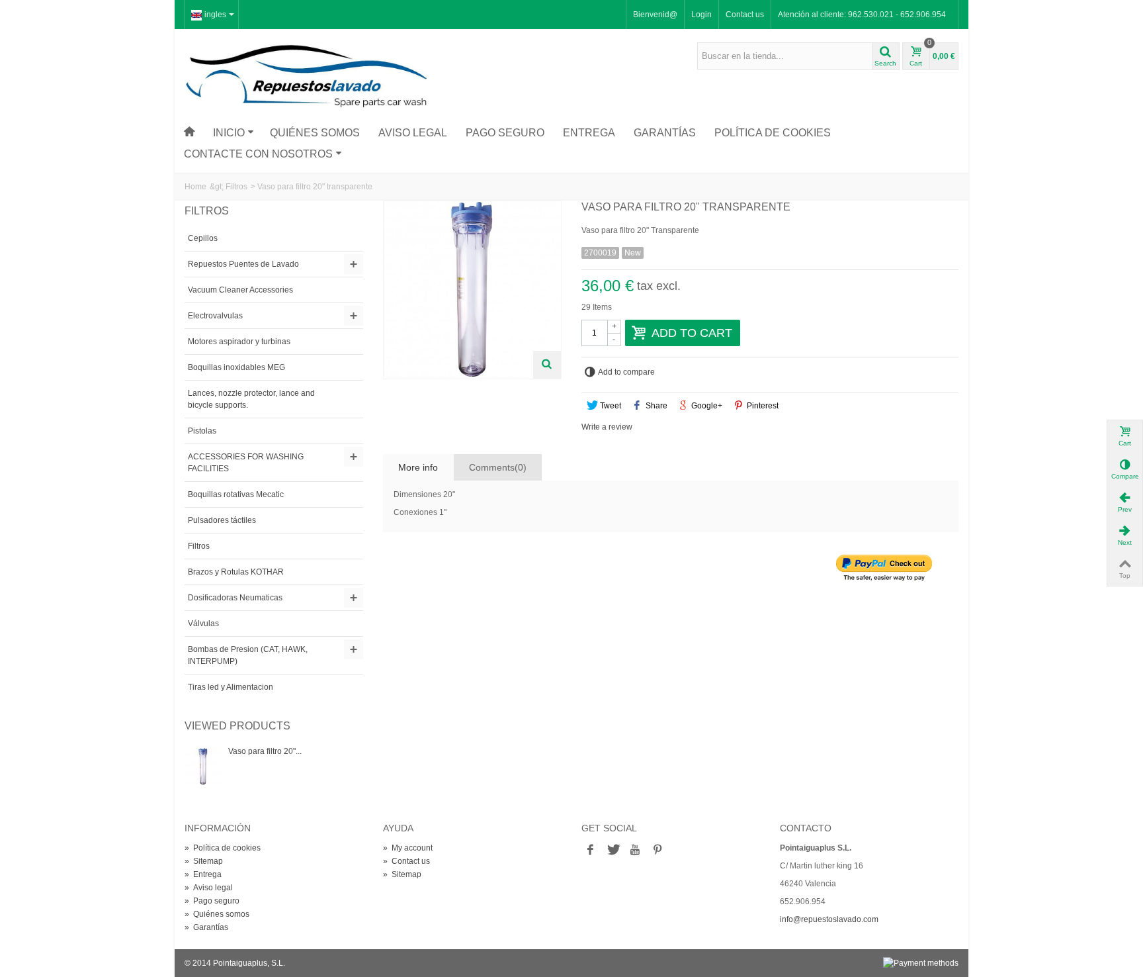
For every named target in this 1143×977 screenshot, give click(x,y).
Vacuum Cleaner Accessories (240, 290)
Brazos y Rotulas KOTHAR (236, 572)
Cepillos (203, 238)
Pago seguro (505, 132)
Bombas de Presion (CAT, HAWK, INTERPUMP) (248, 655)
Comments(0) (498, 467)
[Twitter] (612, 850)
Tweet (609, 405)
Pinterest (762, 405)
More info (418, 467)
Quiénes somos (315, 132)
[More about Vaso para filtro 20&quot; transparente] (203, 766)
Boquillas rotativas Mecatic (236, 494)
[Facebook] (590, 850)
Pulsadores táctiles (222, 520)
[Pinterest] (657, 850)
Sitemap (204, 861)
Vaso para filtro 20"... (265, 751)
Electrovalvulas (215, 315)
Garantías (665, 132)
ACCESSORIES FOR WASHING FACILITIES (246, 462)
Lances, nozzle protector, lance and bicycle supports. (251, 399)
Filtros (236, 186)
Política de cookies (772, 132)
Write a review (606, 427)
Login (701, 14)
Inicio (229, 132)
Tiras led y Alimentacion (230, 687)
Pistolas (202, 431)
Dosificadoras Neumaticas (235, 597)
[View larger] (547, 365)
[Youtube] (635, 850)
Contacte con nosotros (258, 154)
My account (408, 848)
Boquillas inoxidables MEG (236, 367)
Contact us (745, 14)
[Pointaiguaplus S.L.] (307, 75)
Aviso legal (412, 132)
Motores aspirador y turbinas (239, 341)
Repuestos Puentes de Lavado (243, 264)
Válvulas (203, 623)
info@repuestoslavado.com (829, 919)
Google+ (705, 405)
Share (655, 405)
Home (195, 186)
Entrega (589, 132)
